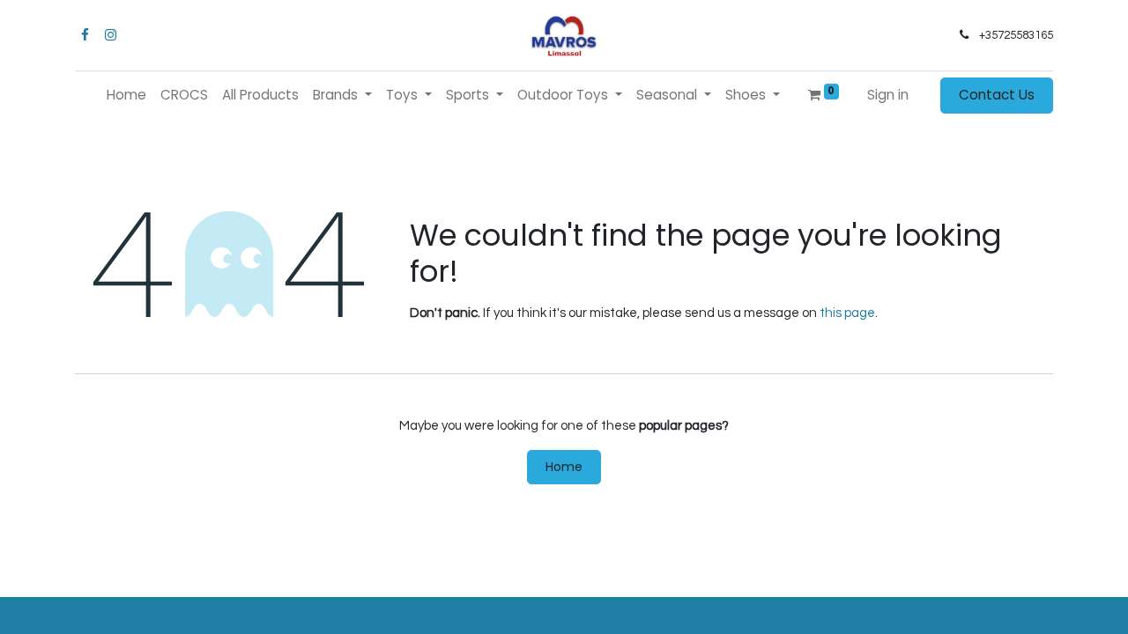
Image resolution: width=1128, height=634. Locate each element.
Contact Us (997, 94)
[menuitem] (126, 95)
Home (564, 467)
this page (847, 313)
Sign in (888, 94)
